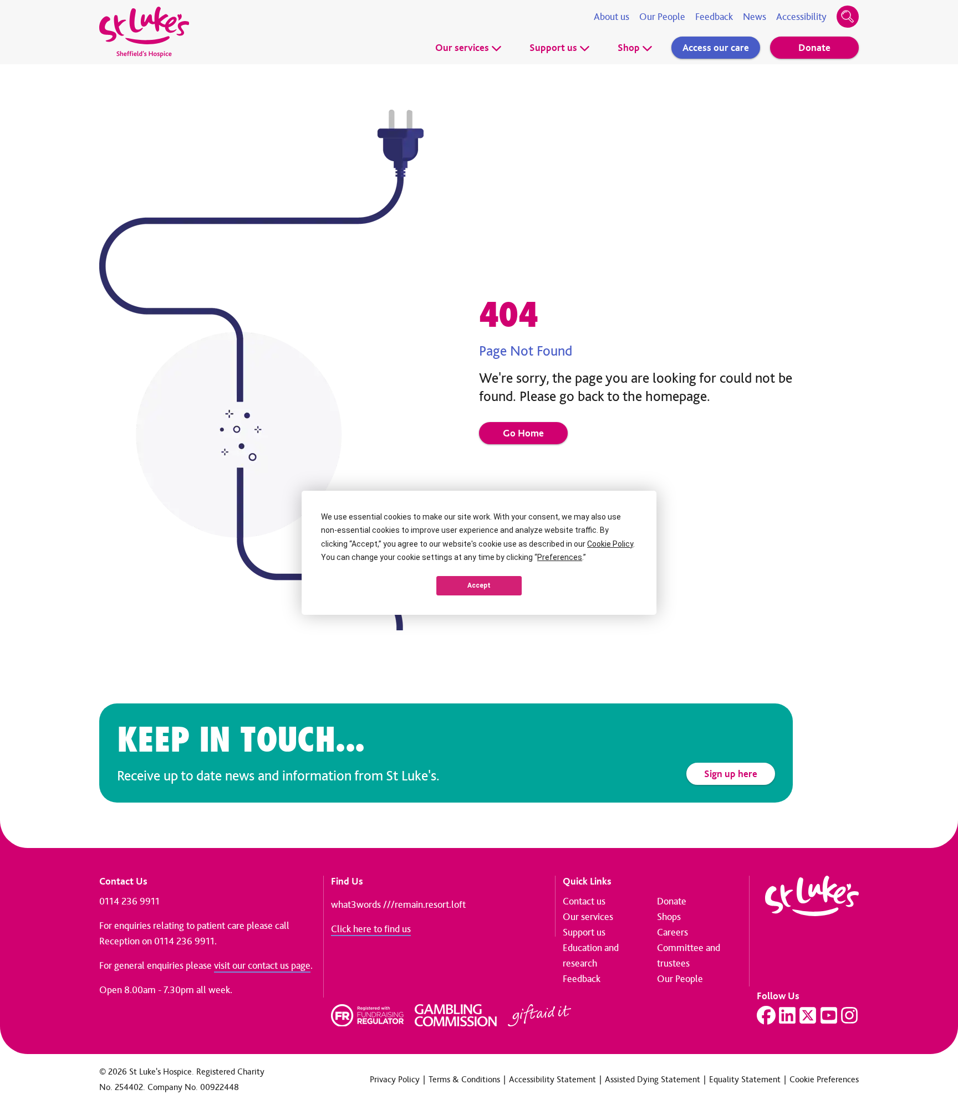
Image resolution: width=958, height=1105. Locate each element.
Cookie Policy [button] (610, 543)
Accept (479, 585)
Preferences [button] (559, 557)
